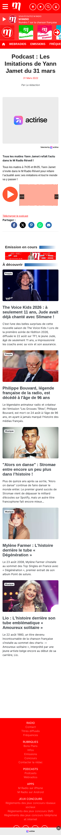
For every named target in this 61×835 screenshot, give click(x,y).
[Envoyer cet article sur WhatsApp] (39, 226)
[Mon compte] (56, 6)
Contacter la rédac (30, 762)
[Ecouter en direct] (40, 6)
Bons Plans (30, 746)
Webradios (17, 44)
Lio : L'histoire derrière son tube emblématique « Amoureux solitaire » (29, 623)
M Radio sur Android (30, 792)
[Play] (5, 19)
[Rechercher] (48, 6)
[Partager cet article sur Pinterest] (30, 226)
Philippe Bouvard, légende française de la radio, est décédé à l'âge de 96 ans (28, 393)
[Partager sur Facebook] (13, 226)
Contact (30, 727)
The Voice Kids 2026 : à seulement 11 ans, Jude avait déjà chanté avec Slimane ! (30, 312)
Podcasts (30, 773)
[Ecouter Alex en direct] (30, 255)
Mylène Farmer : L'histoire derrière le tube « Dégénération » (28, 550)
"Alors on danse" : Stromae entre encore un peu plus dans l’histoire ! (29, 469)
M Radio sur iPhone (30, 788)
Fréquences (30, 735)
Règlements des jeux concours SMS (30, 811)
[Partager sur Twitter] (22, 226)
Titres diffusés (30, 731)
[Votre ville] (32, 6)
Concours (30, 758)
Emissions (37, 44)
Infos (30, 750)
